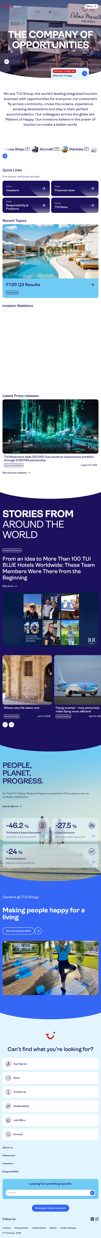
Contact (6, 1228)
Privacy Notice (21, 1228)
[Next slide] (11, 724)
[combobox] (50, 1193)
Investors (7, 1163)
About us (7, 1147)
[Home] (11, 6)
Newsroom (8, 1155)
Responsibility (10, 1171)
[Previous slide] (5, 724)
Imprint (53, 1228)
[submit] (92, 1193)
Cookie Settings (68, 1228)
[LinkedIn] (92, 1219)
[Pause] (6, 61)
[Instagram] (97, 1219)
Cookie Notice (39, 1228)
